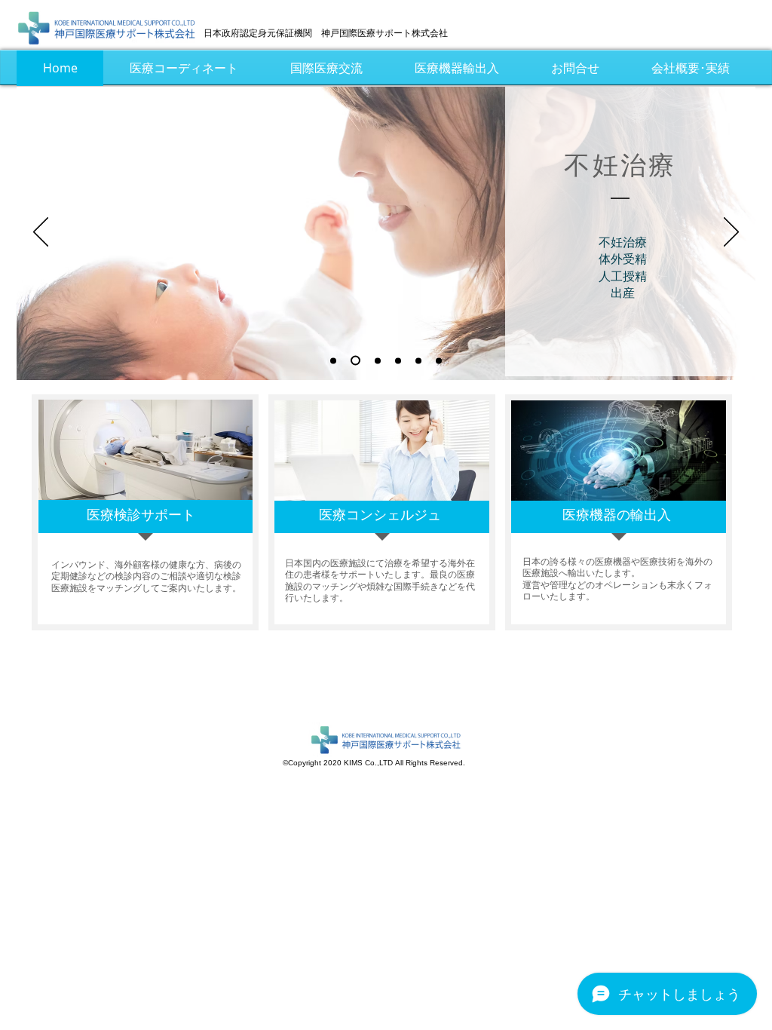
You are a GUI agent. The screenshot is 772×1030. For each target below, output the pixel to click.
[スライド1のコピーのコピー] (378, 360)
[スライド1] (333, 360)
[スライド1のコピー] (355, 361)
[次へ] (731, 233)
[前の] (40, 233)
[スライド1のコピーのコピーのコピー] (398, 360)
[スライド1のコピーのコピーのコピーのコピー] (418, 360)
